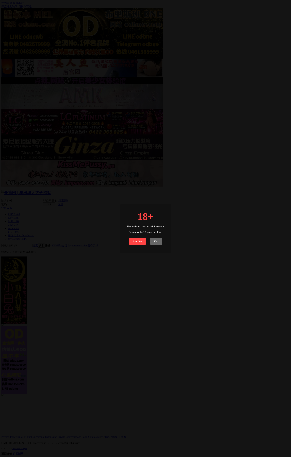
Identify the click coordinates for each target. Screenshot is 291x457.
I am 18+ (137, 241)
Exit (156, 241)
